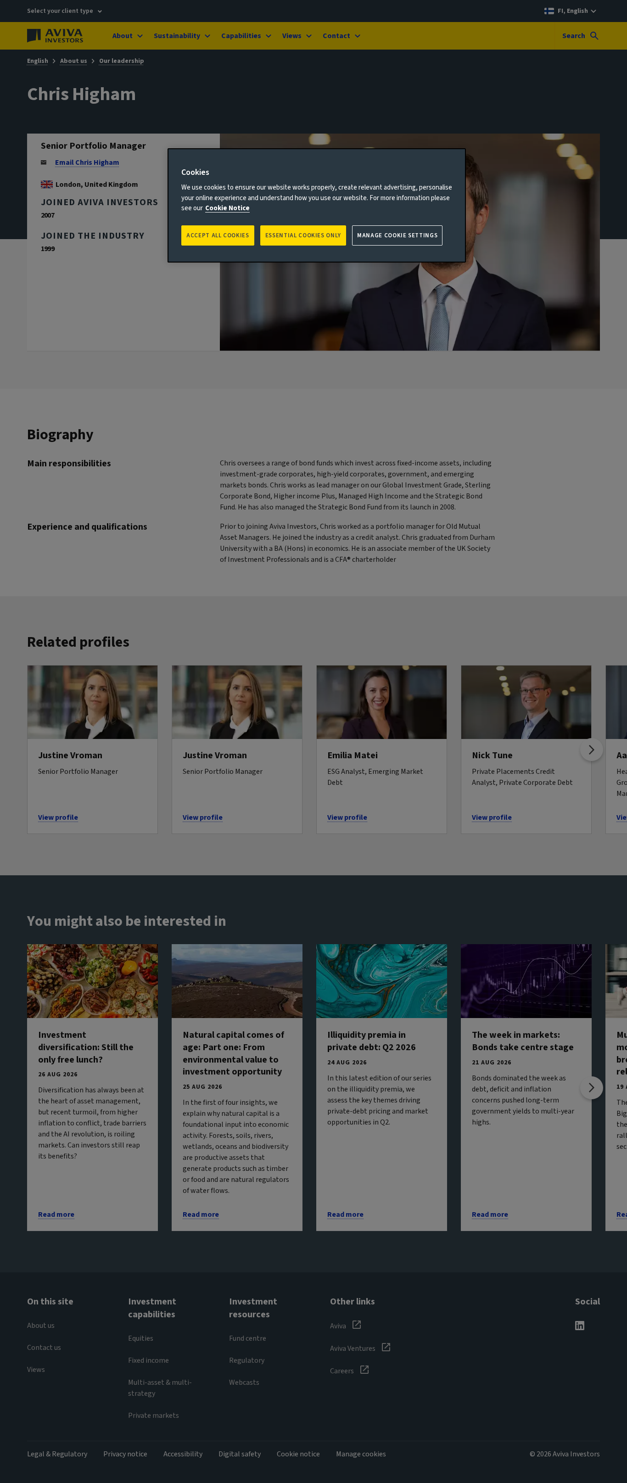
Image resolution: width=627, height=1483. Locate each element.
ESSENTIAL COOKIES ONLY (303, 235)
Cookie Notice (227, 208)
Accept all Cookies (217, 235)
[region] (317, 205)
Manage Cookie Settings (397, 235)
